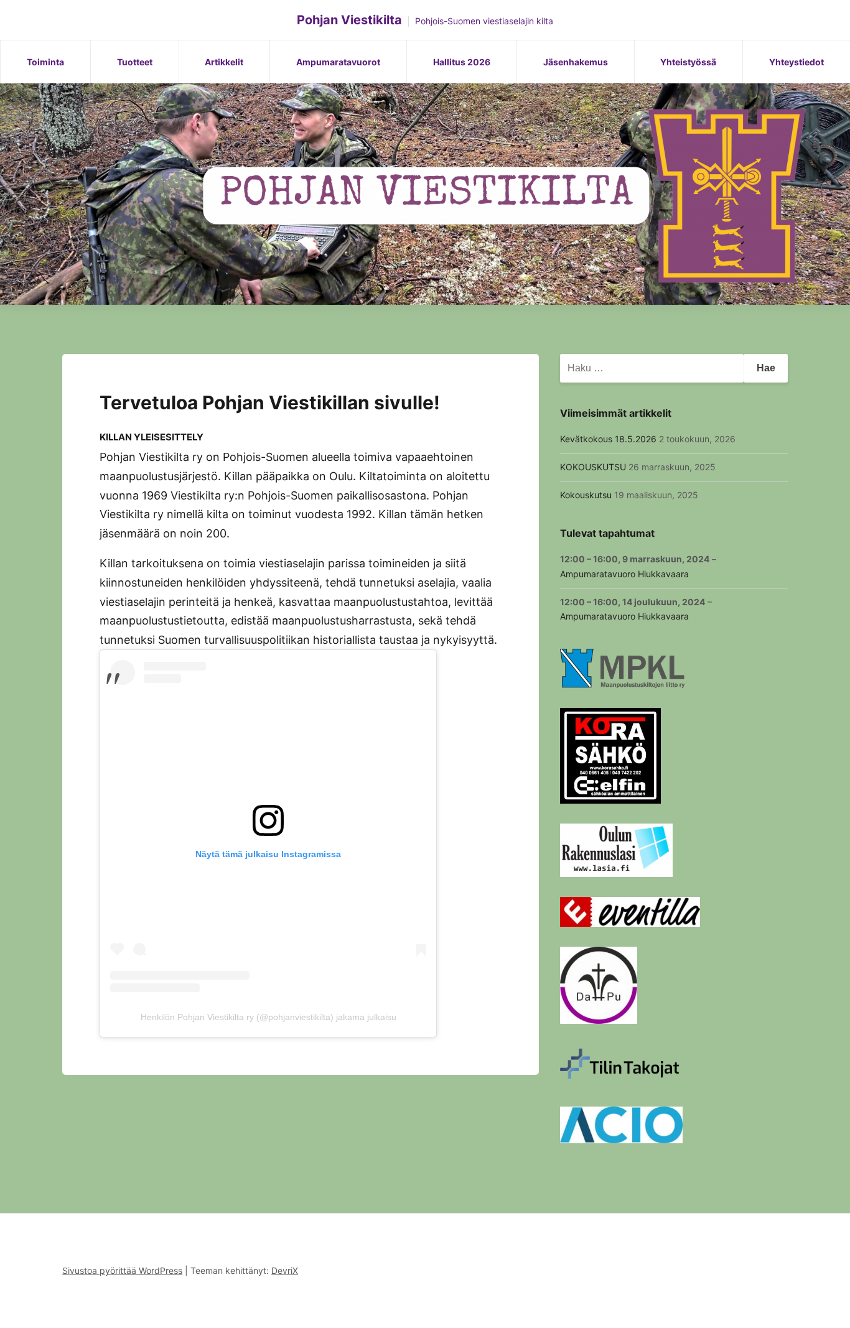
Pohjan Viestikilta (349, 19)
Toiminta (45, 62)
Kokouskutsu (586, 495)
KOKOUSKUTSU (593, 467)
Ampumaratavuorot (338, 62)
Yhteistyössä (688, 62)
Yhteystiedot (796, 62)
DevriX (284, 1270)
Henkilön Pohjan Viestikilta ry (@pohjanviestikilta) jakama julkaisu (268, 1017)
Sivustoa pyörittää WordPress (122, 1270)
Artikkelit (224, 62)
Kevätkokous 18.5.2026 (608, 439)
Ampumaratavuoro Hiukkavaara (624, 574)
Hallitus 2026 (461, 62)
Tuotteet (134, 62)
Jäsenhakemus (575, 62)
